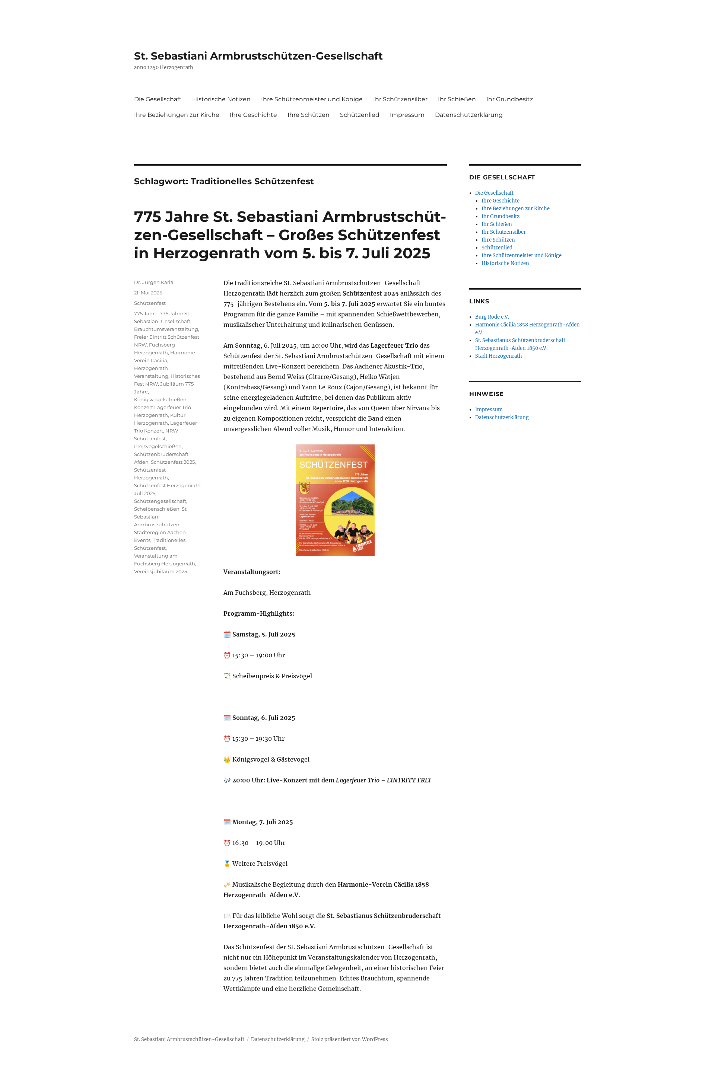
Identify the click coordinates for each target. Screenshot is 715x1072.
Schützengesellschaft (160, 501)
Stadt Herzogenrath (498, 356)
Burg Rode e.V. (492, 317)
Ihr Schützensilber (400, 99)
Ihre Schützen (308, 114)
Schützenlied (359, 114)
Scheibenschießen (156, 509)
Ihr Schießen (457, 99)
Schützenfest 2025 (173, 462)
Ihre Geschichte (253, 114)
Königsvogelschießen (160, 399)
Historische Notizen (221, 99)
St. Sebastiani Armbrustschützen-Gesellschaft (258, 56)
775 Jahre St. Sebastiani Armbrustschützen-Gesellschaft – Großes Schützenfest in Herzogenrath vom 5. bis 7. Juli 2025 (290, 234)
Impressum (407, 114)
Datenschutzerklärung (469, 114)
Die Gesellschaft (158, 99)
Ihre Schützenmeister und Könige (312, 99)
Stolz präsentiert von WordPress (349, 1039)
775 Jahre (146, 313)
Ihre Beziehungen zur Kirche (176, 114)
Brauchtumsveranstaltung (166, 329)
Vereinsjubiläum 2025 (160, 571)
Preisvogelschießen (158, 446)
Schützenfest (150, 303)
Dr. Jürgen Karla (154, 282)
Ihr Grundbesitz (509, 99)
